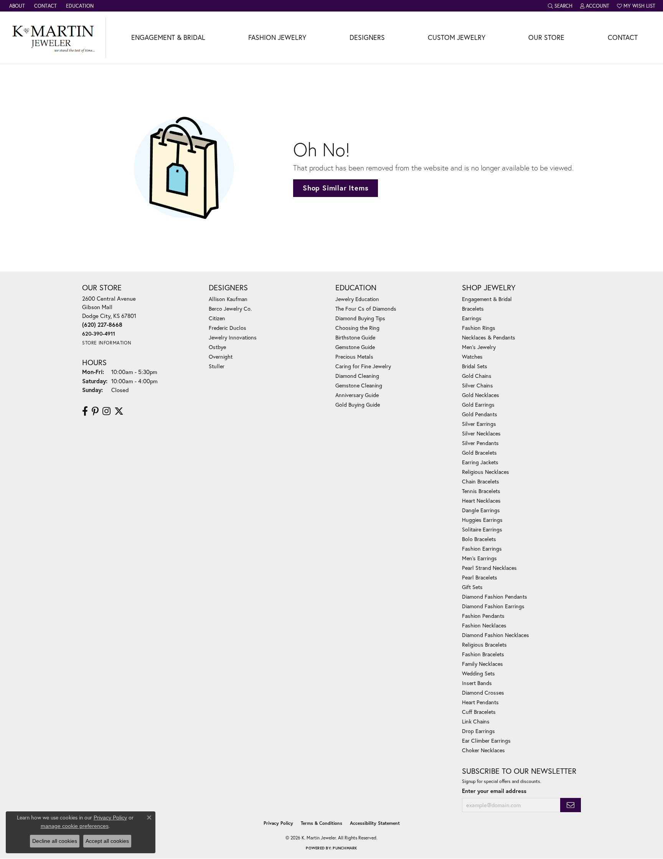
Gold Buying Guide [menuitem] (357, 404)
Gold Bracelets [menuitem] (479, 452)
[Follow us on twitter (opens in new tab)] (119, 411)
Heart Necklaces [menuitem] (481, 500)
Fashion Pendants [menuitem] (483, 615)
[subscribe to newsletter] (570, 805)
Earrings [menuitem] (472, 318)
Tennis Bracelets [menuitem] (481, 491)
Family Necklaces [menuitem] (482, 663)
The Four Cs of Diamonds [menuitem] (365, 308)
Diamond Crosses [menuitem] (483, 692)
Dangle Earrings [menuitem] (481, 510)
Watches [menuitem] (472, 356)
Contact (623, 37)
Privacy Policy (278, 823)
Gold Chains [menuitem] (476, 375)
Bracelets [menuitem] (473, 308)
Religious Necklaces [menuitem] (485, 471)
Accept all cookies (107, 841)
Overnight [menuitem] (221, 356)
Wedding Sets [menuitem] (478, 673)
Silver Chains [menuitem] (477, 385)
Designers (367, 37)
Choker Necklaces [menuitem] (483, 750)
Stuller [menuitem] (216, 366)
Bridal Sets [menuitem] (474, 366)
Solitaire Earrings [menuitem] (482, 529)
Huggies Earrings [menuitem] (482, 519)
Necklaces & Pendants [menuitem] (488, 337)
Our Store (546, 37)
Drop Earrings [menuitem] (478, 731)
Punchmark (345, 848)
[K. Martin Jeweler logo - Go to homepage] (53, 37)
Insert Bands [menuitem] (477, 683)
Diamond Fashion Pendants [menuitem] (494, 596)
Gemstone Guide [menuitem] (355, 347)
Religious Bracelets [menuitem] (484, 644)
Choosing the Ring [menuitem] (357, 327)
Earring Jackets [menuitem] (480, 462)
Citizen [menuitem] (217, 318)
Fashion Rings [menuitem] (478, 327)
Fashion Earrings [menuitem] (482, 548)
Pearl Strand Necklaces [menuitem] (489, 567)
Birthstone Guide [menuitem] (355, 337)
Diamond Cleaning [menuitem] (357, 375)
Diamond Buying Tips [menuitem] (360, 318)
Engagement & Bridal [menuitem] (487, 299)
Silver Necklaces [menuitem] (481, 433)
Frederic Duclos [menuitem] (227, 327)
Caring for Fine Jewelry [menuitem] (363, 366)
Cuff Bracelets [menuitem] (479, 711)
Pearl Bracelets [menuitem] (479, 577)
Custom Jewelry (456, 37)
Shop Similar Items (335, 187)
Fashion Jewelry (277, 37)
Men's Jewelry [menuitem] (479, 347)
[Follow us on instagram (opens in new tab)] (106, 411)
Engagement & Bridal (168, 37)
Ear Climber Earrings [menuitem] (486, 740)
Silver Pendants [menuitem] (480, 443)
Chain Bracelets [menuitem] (480, 481)
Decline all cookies (54, 841)
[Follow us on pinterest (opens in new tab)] (95, 411)
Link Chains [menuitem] (476, 721)
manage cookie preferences (75, 826)
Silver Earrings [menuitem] (479, 423)
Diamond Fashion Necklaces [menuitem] (495, 635)
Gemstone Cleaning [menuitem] (358, 385)
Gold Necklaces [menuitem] (480, 395)
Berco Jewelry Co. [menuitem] (230, 308)
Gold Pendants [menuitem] (479, 414)
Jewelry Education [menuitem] (357, 299)
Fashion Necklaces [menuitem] (484, 625)
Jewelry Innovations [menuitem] (233, 337)
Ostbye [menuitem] (217, 347)
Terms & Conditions (321, 823)
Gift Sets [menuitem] (472, 587)
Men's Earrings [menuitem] (479, 558)
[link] (16, 6)
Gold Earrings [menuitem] (478, 404)
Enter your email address (494, 790)
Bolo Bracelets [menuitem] (479, 539)
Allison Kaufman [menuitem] (228, 299)
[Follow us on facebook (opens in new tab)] (85, 411)
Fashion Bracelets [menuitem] (483, 654)
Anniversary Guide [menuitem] (357, 395)
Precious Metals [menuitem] (354, 356)
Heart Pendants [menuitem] (480, 702)
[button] (560, 6)
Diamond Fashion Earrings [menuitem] (493, 606)
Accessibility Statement (375, 823)
